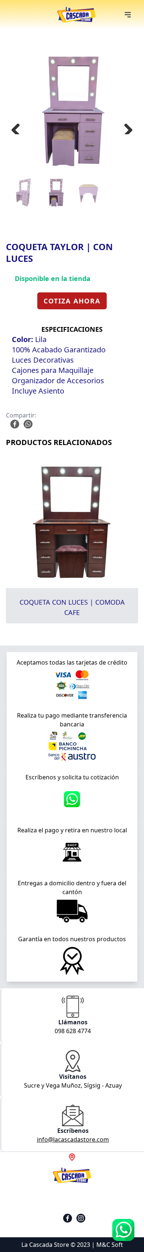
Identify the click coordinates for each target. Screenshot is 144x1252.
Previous (18, 127)
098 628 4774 (73, 1031)
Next (125, 127)
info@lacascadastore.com (73, 1139)
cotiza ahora (72, 300)
